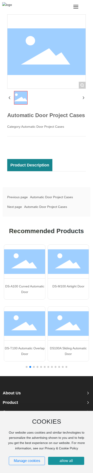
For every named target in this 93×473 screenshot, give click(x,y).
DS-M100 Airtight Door (68, 286)
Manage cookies (27, 461)
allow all (66, 461)
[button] (27, 367)
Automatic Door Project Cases (51, 197)
